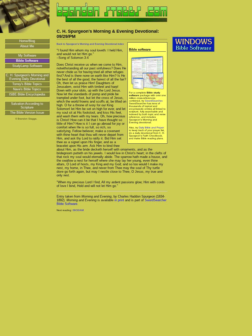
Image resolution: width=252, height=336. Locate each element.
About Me (27, 46)
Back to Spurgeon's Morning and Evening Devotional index (90, 44)
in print (119, 200)
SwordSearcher (153, 100)
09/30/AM (78, 210)
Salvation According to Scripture (27, 105)
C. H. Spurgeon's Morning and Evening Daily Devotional (27, 77)
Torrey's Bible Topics (27, 84)
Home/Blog (27, 41)
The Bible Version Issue (27, 112)
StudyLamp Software (27, 66)
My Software (27, 55)
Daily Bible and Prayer (151, 127)
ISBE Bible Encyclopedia (27, 94)
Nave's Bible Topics (27, 89)
